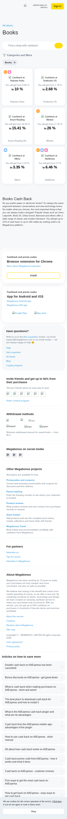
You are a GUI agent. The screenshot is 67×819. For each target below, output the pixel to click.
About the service (15, 616)
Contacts (10, 621)
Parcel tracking (14, 491)
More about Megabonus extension (24, 266)
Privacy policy (13, 646)
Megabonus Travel (16, 526)
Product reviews (15, 503)
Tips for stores (13, 556)
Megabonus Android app (19, 301)
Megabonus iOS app (17, 305)
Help (8, 348)
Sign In (57, 6)
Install (33, 275)
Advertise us (12, 552)
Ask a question (30, 337)
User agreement (14, 642)
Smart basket (13, 514)
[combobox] (33, 46)
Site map (10, 629)
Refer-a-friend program (17, 400)
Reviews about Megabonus (19, 625)
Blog (8, 361)
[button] (59, 45)
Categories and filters (19, 55)
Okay (33, 811)
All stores (10, 356)
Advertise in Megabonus (18, 561)
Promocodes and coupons (20, 480)
